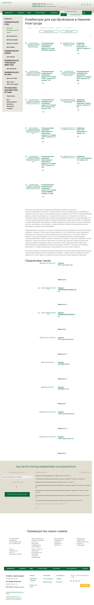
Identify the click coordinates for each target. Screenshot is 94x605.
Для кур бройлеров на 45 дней (12, 30)
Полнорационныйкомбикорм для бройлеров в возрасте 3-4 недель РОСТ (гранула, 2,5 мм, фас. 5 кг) (48, 104)
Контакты (59, 582)
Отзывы (58, 578)
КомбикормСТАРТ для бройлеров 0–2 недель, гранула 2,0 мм (83, 46)
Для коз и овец (12, 78)
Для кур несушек (12, 40)
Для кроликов (11, 68)
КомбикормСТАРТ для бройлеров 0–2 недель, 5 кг (82, 130)
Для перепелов (12, 36)
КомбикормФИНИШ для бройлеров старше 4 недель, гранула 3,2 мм (84, 103)
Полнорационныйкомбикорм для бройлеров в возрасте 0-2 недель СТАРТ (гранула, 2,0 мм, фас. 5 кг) (48, 76)
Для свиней (11, 57)
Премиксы (20, 13)
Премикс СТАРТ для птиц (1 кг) (65, 437)
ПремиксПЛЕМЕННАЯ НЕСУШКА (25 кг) (67, 289)
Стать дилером (71, 568)
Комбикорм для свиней (11, 52)
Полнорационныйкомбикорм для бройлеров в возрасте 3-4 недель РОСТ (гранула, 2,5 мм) (84, 76)
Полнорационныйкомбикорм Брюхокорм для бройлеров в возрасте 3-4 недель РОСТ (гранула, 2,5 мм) (48, 162)
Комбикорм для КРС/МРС (11, 73)
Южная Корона (49, 31)
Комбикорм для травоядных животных (11, 63)
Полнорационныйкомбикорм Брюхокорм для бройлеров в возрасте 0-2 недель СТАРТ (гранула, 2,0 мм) (48, 133)
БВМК (29, 13)
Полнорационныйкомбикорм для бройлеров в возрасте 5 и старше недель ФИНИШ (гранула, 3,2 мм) (48, 189)
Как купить (54, 13)
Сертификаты (60, 575)
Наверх (85, 585)
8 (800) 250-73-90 (38, 4)
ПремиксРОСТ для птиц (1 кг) (65, 264)
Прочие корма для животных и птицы (11, 90)
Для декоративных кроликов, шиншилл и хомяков (12, 104)
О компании (46, 575)
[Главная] (25, 27)
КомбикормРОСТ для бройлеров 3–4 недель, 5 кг (84, 158)
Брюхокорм (69, 31)
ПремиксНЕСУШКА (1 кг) (63, 388)
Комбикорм (8, 13)
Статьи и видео (48, 578)
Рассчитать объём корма (17, 494)
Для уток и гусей (12, 43)
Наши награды (47, 582)
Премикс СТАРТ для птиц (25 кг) (66, 413)
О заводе (85, 568)
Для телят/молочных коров (12, 83)
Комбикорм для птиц (11, 23)
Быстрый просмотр (33, 45)
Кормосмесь (11, 96)
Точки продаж (40, 13)
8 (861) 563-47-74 (38, 6)
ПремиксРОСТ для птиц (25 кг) (65, 338)
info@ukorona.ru (18, 587)
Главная (32, 575)
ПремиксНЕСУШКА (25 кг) (63, 363)
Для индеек (11, 47)
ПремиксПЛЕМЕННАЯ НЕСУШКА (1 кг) (66, 314)
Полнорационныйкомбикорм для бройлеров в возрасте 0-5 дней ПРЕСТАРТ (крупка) (48, 46)
